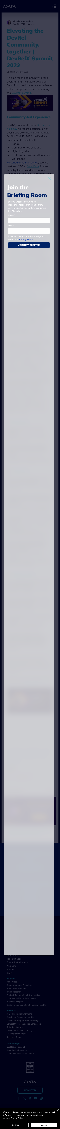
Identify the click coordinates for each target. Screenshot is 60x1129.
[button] (49, 178)
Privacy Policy (17, 1118)
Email (11, 225)
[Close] (56, 1112)
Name (11, 215)
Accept (44, 1124)
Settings (15, 1124)
